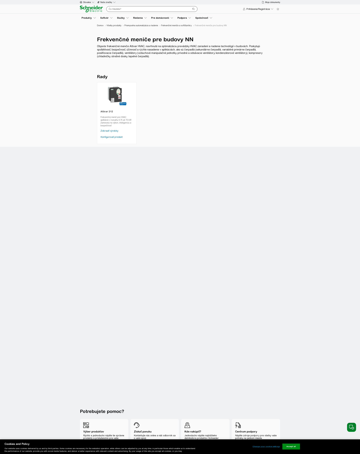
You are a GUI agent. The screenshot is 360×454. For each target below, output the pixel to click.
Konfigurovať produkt (112, 137)
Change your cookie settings (266, 446)
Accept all (291, 446)
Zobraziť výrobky (109, 130)
